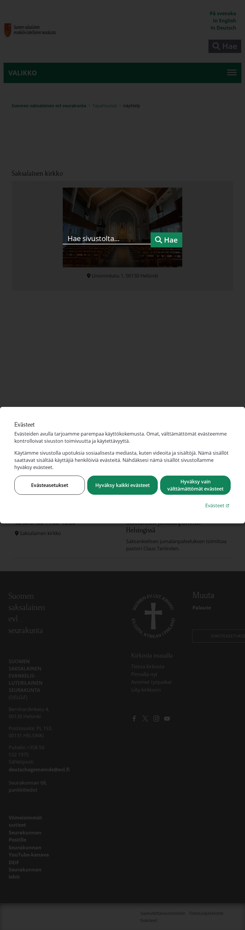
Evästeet (218, 505)
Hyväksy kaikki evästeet (122, 485)
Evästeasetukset (49, 485)
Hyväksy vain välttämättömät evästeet (195, 485)
